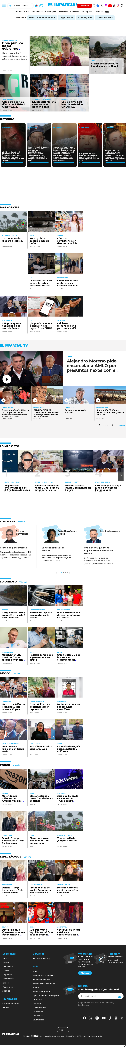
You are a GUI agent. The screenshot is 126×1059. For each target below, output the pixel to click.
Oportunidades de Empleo (46, 995)
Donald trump (8, 835)
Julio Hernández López (67, 532)
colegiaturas (62, 278)
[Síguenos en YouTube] (110, 5)
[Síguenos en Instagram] (106, 5)
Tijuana (5, 927)
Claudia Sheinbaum (9, 40)
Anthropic (61, 793)
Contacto (37, 1003)
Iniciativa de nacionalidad (42, 18)
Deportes (7, 975)
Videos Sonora (71, 408)
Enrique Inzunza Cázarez (42, 99)
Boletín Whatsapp (41, 958)
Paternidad (6, 701)
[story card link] (59, 51)
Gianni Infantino (105, 18)
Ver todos (122, 425)
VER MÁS (21, 522)
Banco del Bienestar (44, 482)
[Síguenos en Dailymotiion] (122, 1018)
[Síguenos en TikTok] (114, 5)
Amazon (5, 793)
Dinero (5, 970)
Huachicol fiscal (8, 320)
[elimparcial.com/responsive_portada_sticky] (124, 1046)
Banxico (64, 99)
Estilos (5, 983)
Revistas (99, 12)
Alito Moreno (7, 99)
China (32, 835)
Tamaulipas (61, 701)
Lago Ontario (66, 18)
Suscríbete (84, 6)
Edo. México (37, 12)
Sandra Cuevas (35, 744)
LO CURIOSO (8, 581)
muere (32, 927)
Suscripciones (39, 1007)
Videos (69, 356)
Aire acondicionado (37, 610)
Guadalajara (50, 12)
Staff (35, 971)
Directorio (37, 999)
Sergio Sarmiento (22, 532)
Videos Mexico (7, 408)
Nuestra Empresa (41, 991)
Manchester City (8, 652)
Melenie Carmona (64, 885)
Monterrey (63, 12)
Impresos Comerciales (44, 975)
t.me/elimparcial (115, 957)
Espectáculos (9, 979)
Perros (5, 610)
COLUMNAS (7, 521)
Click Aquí (85, 973)
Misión (36, 987)
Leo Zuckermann (110, 531)
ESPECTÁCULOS (10, 856)
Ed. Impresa (87, 12)
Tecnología (7, 987)
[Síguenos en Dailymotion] (122, 5)
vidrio (59, 652)
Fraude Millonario (12, 482)
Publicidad (38, 1012)
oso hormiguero (63, 610)
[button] (121, 474)
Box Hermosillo (36, 885)
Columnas (74, 12)
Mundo (5, 962)
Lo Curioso (7, 966)
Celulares (61, 320)
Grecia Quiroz (85, 18)
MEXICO (5, 673)
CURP (31, 320)
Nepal (93, 61)
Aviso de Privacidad (42, 979)
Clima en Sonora (72, 482)
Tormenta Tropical (10, 235)
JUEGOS (18, 12)
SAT (31, 278)
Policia (60, 744)
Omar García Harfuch (10, 744)
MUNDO (5, 764)
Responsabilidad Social (44, 983)
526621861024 (85, 957)
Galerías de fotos (10, 1003)
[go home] (11, 1034)
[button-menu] (3, 6)
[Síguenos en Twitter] (102, 5)
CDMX (26, 12)
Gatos (32, 652)
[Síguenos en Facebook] (98, 5)
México (5, 958)
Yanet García (62, 927)
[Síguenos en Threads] (118, 5)
